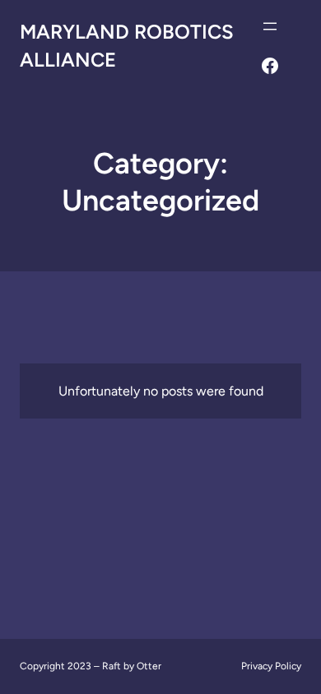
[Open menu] (270, 26)
